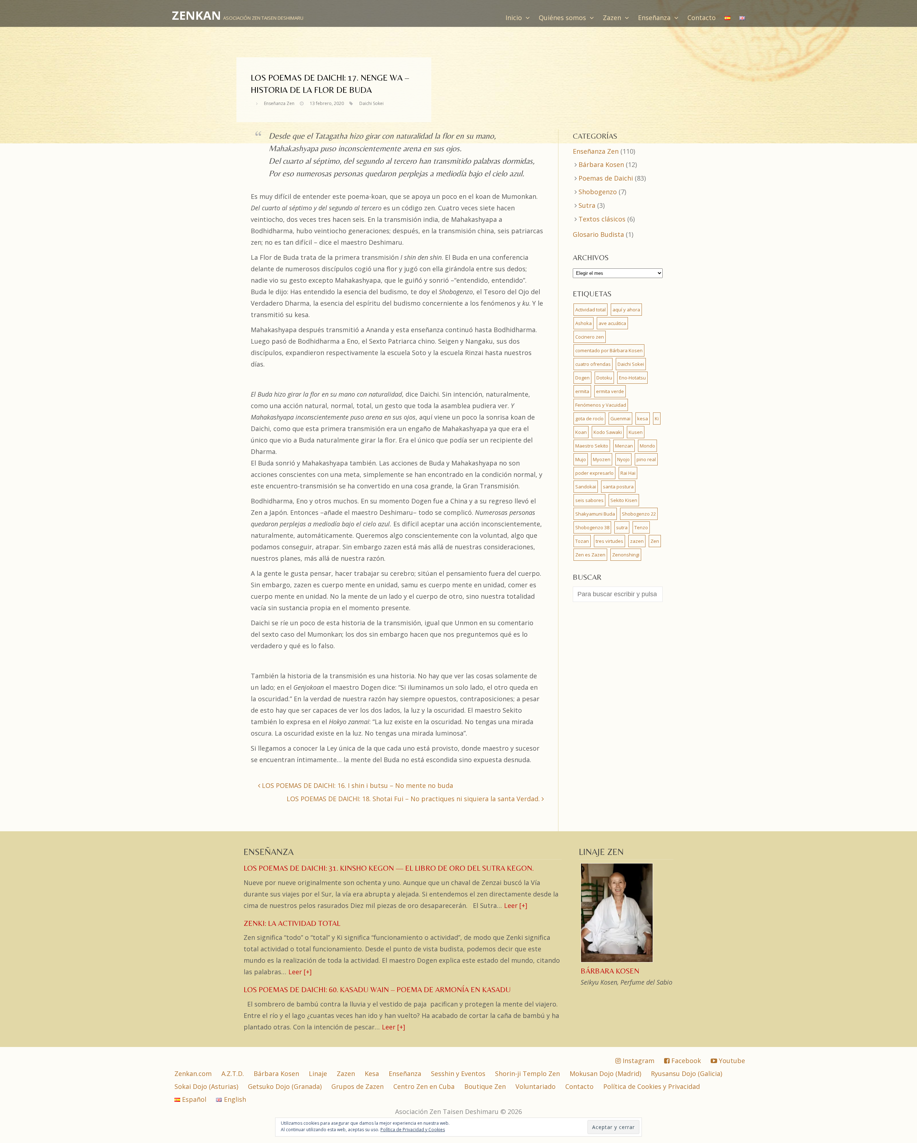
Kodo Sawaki (608, 432)
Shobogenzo (597, 191)
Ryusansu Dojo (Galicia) (686, 1073)
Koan (581, 432)
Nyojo (623, 459)
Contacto (701, 17)
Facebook (685, 1060)
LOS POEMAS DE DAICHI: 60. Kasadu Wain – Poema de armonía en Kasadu (377, 989)
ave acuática (612, 323)
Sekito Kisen (623, 500)
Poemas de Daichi (605, 178)
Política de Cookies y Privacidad (651, 1086)
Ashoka (583, 323)
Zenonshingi (625, 554)
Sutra (586, 205)
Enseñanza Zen (279, 103)
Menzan (624, 446)
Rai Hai (627, 473)
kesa (642, 418)
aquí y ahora (626, 309)
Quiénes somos (563, 17)
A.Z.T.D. (232, 1073)
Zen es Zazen (590, 554)
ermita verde (610, 391)
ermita (582, 391)
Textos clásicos (601, 219)
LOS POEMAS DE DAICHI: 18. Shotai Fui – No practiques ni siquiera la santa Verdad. (414, 798)
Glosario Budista (598, 234)
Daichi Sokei (371, 103)
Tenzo (641, 527)
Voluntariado (535, 1086)
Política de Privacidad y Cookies (412, 1130)
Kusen (636, 432)
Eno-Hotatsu (632, 377)
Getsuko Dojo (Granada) (285, 1086)
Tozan (582, 541)
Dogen (582, 377)
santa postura (618, 486)
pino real (646, 459)
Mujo (580, 459)
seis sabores (589, 500)
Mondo (647, 446)
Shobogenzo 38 (592, 527)
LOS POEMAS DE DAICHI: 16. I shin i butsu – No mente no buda (356, 785)
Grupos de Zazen (357, 1086)
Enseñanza (655, 17)
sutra (622, 527)
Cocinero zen (589, 337)
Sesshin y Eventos (458, 1073)
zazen (637, 541)
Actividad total (590, 309)
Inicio (514, 17)
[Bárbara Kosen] (617, 961)
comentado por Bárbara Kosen (609, 350)
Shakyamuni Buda (595, 514)
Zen (654, 541)
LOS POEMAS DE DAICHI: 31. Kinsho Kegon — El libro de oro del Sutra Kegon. (389, 868)
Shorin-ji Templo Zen (527, 1073)
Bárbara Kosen (601, 164)
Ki (657, 418)
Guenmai (620, 418)
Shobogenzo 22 (639, 514)
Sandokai (585, 486)
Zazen (613, 17)
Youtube (731, 1060)
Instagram (637, 1060)
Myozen (601, 459)
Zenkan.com (193, 1073)
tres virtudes (609, 541)
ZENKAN (196, 15)
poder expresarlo (594, 473)
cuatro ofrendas (593, 364)
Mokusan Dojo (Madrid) (605, 1073)
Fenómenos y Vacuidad (600, 405)
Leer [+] (515, 905)
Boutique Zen (485, 1086)
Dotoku (604, 377)
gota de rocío (589, 418)
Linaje (318, 1073)
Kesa (372, 1073)
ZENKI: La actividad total (292, 923)
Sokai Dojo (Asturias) (206, 1086)
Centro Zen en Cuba (424, 1086)
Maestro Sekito (591, 446)
